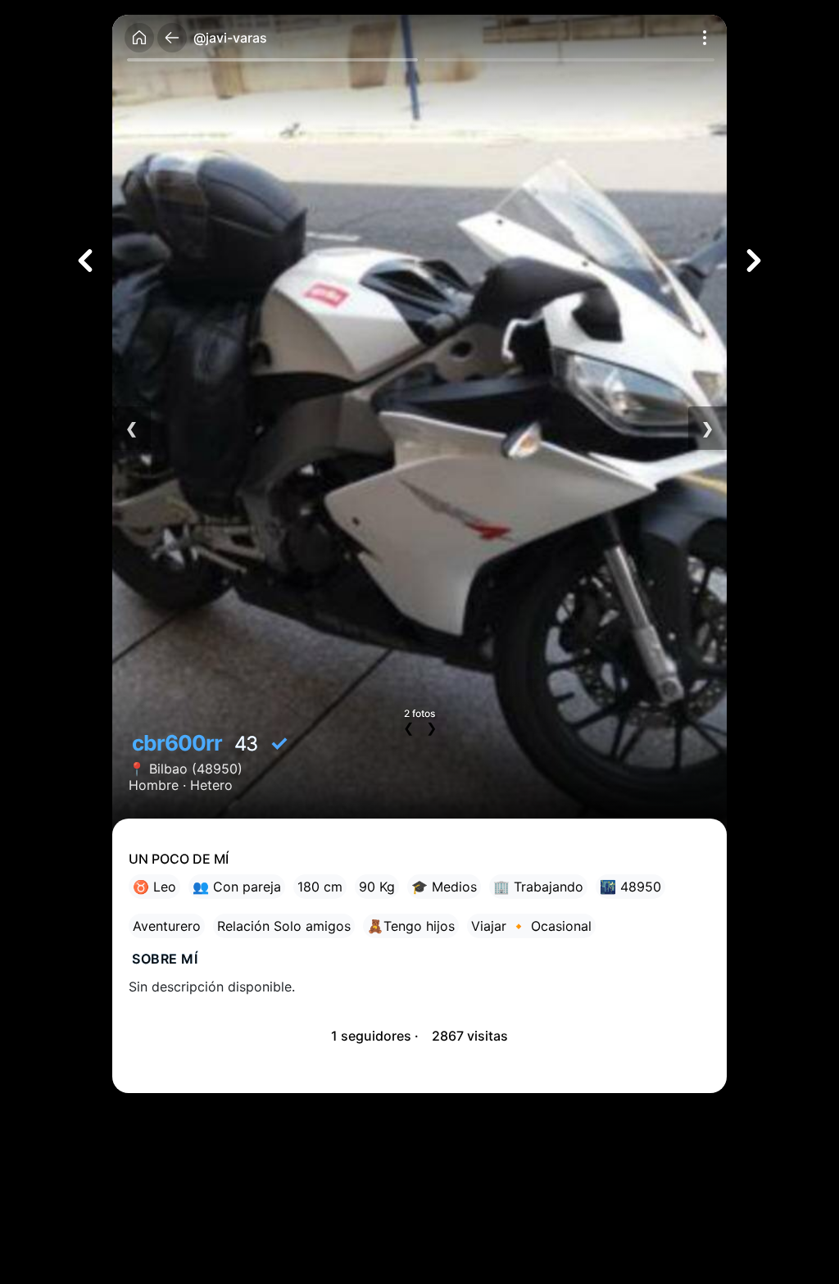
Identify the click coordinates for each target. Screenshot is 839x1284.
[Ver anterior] (85, 261)
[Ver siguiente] (754, 261)
